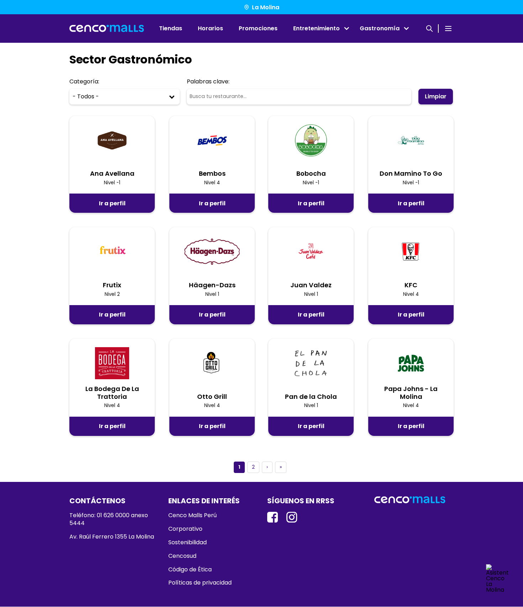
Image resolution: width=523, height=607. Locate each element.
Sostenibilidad (187, 542)
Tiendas (170, 28)
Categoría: (84, 81)
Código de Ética (190, 569)
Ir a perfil (112, 203)
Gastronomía (380, 28)
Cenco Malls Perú (192, 515)
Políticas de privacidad (200, 583)
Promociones (258, 28)
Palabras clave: (208, 81)
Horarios (210, 28)
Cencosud (182, 556)
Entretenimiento (316, 28)
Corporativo (185, 529)
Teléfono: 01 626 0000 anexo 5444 (108, 519)
